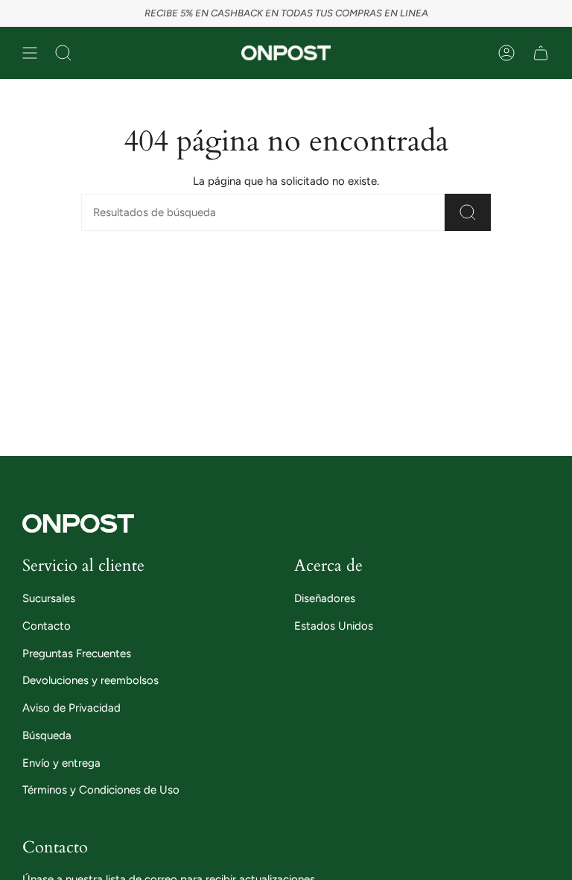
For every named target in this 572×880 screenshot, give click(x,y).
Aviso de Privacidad (71, 708)
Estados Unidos (333, 626)
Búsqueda (47, 735)
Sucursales (48, 598)
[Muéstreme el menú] (30, 53)
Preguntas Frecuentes (76, 653)
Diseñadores (324, 598)
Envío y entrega (61, 763)
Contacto (46, 626)
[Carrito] (541, 53)
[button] (63, 53)
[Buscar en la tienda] (468, 212)
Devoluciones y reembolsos (90, 680)
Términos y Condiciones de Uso (100, 790)
